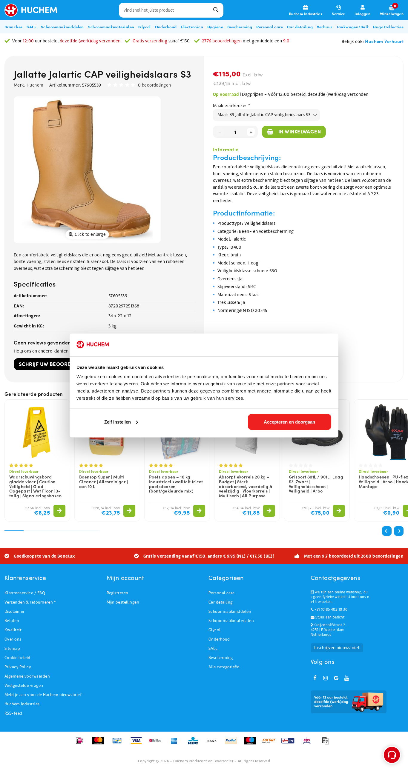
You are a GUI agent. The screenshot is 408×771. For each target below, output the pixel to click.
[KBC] (194, 743)
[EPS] (308, 743)
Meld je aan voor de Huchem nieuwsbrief (43, 694)
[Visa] (138, 743)
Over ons (13, 639)
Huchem (35, 85)
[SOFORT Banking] (270, 743)
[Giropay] (289, 743)
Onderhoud (219, 639)
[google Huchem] (336, 678)
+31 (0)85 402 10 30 (330, 609)
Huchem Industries (22, 704)
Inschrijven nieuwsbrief (337, 647)
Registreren (117, 592)
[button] (399, 531)
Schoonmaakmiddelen (229, 611)
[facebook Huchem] (315, 678)
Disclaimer (14, 611)
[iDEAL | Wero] (81, 743)
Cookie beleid (17, 657)
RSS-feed (13, 713)
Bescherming (220, 657)
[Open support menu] (392, 755)
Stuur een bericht (329, 617)
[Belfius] (157, 743)
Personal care (221, 592)
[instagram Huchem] (325, 678)
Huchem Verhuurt (384, 41)
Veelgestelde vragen (23, 685)
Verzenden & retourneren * (30, 602)
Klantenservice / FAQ (24, 592)
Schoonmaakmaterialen (231, 620)
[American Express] (176, 743)
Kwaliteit (13, 630)
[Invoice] (327, 743)
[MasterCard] (100, 743)
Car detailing (220, 602)
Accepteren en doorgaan (289, 421)
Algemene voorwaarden (27, 676)
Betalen (11, 620)
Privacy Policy (17, 667)
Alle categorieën (224, 667)
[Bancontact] (119, 743)
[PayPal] (232, 743)
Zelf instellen (117, 421)
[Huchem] (33, 10)
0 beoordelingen (154, 85)
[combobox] (171, 10)
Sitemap (12, 648)
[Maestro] (252, 743)
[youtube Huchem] (346, 678)
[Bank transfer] (214, 743)
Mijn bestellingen (123, 602)
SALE (213, 648)
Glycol (214, 630)
